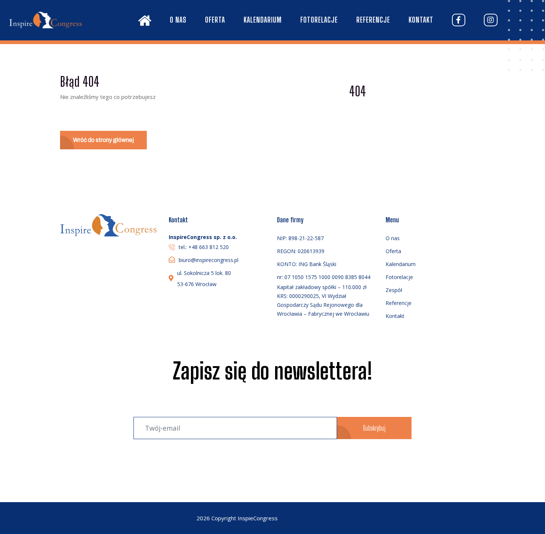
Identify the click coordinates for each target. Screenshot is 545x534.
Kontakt (421, 19)
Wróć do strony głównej (103, 140)
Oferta (215, 19)
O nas (178, 19)
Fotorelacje (319, 19)
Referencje (373, 19)
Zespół (394, 289)
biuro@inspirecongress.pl (208, 259)
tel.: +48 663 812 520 (204, 247)
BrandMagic (333, 518)
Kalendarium (263, 19)
